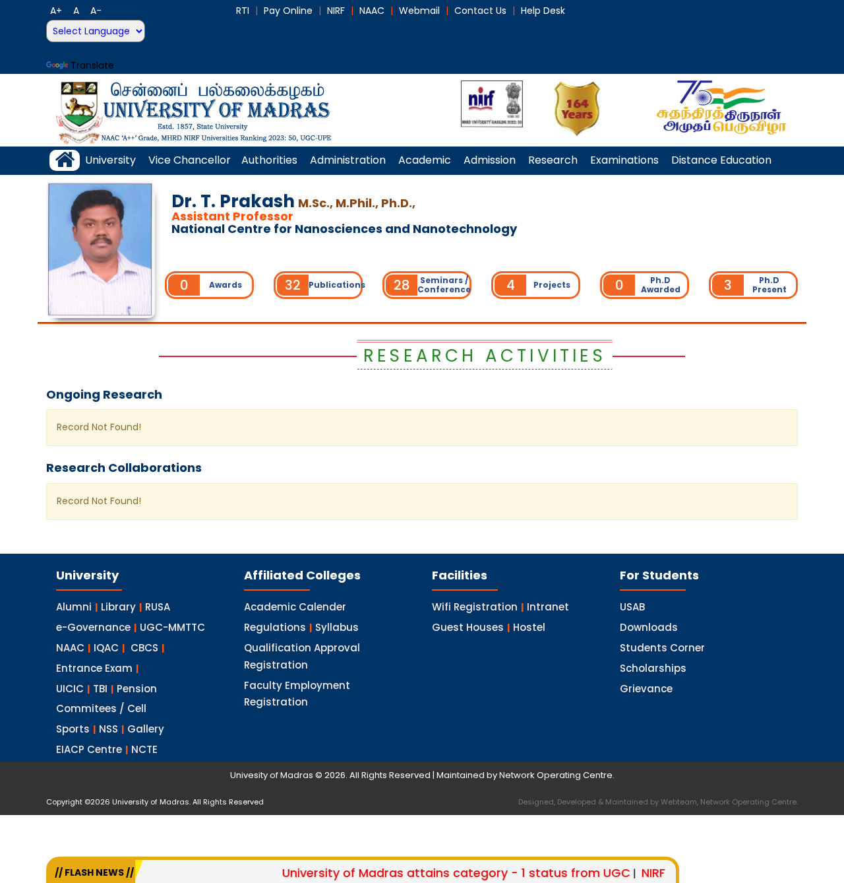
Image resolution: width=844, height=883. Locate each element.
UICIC (70, 689)
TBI (100, 689)
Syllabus (337, 627)
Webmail (419, 10)
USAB (632, 607)
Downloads (649, 627)
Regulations (275, 627)
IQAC (106, 648)
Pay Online (288, 10)
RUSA (157, 607)
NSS (108, 729)
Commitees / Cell (101, 708)
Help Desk (543, 10)
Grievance (646, 689)
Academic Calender (295, 607)
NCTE (144, 749)
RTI (242, 10)
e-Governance (93, 627)
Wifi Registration (475, 607)
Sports (73, 729)
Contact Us (480, 10)
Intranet (548, 607)
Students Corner (662, 648)
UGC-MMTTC (172, 627)
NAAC (371, 10)
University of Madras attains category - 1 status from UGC (439, 873)
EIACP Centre (89, 749)
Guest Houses (468, 627)
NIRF (336, 10)
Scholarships (653, 668)
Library (118, 607)
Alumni (74, 607)
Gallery (145, 729)
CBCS (144, 648)
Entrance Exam (94, 668)
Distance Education (721, 160)
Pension (137, 689)
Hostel (529, 627)
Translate (92, 65)
